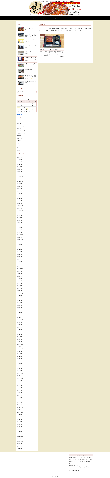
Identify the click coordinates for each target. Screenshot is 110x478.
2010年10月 (20, 412)
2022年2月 (19, 288)
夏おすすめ (19, 138)
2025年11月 (20, 179)
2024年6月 (19, 220)
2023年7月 (19, 247)
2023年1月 (19, 261)
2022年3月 (19, 285)
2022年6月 (19, 278)
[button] (36, 92)
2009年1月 (19, 448)
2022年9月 (19, 271)
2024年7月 (19, 217)
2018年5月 (19, 361)
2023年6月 (19, 249)
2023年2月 (19, 259)
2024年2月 (19, 230)
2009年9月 (19, 443)
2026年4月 (19, 166)
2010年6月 (19, 421)
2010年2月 (19, 431)
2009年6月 (19, 446)
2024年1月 (19, 232)
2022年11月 (20, 266)
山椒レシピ (19, 140)
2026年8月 (19, 157)
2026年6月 (19, 162)
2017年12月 (20, 373)
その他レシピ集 (21, 133)
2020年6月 (19, 300)
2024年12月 (20, 205)
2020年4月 (19, 305)
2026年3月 (19, 169)
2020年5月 (19, 302)
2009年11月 (20, 438)
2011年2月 (19, 402)
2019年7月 (19, 327)
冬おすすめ (19, 135)
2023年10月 (20, 239)
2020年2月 (19, 310)
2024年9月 (19, 213)
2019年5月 (19, 332)
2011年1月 (19, 404)
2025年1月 (19, 203)
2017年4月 (19, 392)
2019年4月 (19, 334)
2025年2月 (19, 200)
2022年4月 (19, 283)
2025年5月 (19, 193)
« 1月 (18, 114)
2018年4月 (19, 363)
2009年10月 (20, 441)
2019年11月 (20, 317)
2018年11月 (20, 346)
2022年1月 (19, 290)
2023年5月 (19, 251)
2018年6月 (19, 358)
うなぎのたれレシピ (22, 121)
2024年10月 (20, 210)
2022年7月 (19, 276)
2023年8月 (19, 244)
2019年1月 (19, 341)
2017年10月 (20, 378)
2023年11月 (20, 237)
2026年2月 (19, 171)
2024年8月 (19, 215)
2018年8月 (19, 353)
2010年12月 (20, 407)
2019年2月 (19, 339)
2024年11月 (20, 208)
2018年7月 (19, 356)
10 (18, 107)
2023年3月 (19, 256)
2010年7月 (19, 419)
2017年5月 (19, 390)
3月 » (22, 114)
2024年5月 (19, 222)
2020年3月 (19, 307)
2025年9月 (19, 183)
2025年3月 (19, 198)
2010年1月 (19, 434)
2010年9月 (19, 414)
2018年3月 (19, 366)
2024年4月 (19, 225)
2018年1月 (19, 370)
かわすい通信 (20, 128)
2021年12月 (20, 293)
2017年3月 (19, 395)
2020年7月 (19, 298)
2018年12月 (20, 344)
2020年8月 (19, 295)
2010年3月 (19, 429)
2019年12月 (20, 315)
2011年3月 (19, 400)
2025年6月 (19, 191)
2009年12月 (20, 436)
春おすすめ (19, 143)
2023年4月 (19, 254)
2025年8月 (19, 186)
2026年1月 (19, 174)
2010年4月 (19, 426)
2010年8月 (19, 417)
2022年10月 (20, 268)
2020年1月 (19, 312)
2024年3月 (19, 227)
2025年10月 (20, 181)
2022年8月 (19, 273)
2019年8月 (19, 324)
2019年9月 (19, 322)
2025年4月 (19, 196)
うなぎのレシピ (21, 123)
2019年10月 (20, 319)
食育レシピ (19, 150)
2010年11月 (20, 409)
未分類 (18, 145)
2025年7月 (19, 188)
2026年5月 (19, 164)
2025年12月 (20, 176)
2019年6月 (19, 329)
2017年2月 (19, 397)
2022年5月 (19, 281)
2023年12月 (20, 234)
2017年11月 (20, 375)
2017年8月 (19, 383)
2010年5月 (19, 424)
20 (27, 109)
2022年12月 (20, 264)
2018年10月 (20, 349)
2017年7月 (19, 385)
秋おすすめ (19, 147)
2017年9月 (19, 380)
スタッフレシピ (21, 130)
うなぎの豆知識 (21, 126)
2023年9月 (19, 242)
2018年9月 (19, 351)
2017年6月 (19, 387)
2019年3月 (19, 336)
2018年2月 (19, 368)
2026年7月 (19, 159)
